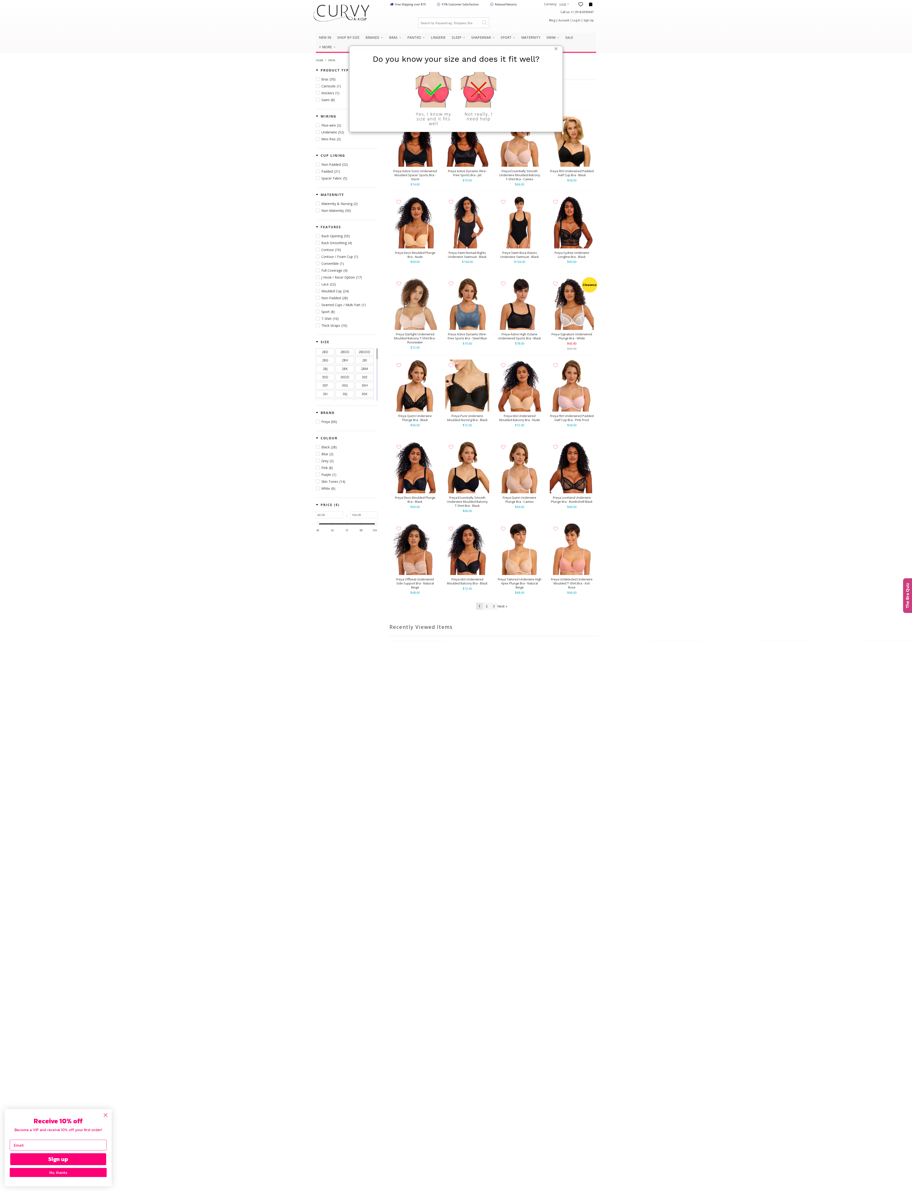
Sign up (58, 1159)
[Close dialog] (105, 1115)
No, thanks (58, 1172)
